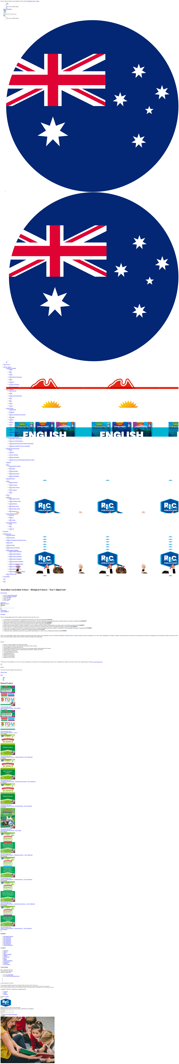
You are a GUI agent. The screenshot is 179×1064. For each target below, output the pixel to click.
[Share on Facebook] (3, 679)
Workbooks (8, 497)
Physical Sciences (13, 490)
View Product (4, 706)
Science (10, 374)
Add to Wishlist (4, 611)
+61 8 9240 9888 (9, 974)
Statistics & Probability (14, 476)
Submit (2, 1026)
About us (5, 951)
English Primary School (14, 498)
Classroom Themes (10, 545)
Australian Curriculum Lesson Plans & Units (16, 540)
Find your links (6, 964)
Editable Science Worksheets (15, 556)
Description (3, 614)
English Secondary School (15, 501)
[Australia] (93, 360)
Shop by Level (6, 364)
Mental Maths (12, 468)
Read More (29, 1)
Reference (11, 517)
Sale (4, 579)
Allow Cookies (35, 1)
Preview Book (4, 592)
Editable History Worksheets (15, 559)
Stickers (8, 495)
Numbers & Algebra (13, 471)
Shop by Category (7, 367)
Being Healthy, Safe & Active (15, 438)
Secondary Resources (8, 945)
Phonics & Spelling (13, 427)
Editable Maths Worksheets (15, 554)
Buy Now (9, 706)
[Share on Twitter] (3, 677)
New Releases (6, 576)
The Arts (11, 405)
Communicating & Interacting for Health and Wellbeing (21, 443)
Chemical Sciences (13, 485)
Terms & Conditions (12, 1024)
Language (11, 419)
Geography (11, 382)
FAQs (4, 953)
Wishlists (5, 955)
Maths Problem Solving (14, 473)
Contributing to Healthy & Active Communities (19, 446)
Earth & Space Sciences (14, 487)
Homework (11, 515)
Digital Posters (9, 542)
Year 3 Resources (7, 940)
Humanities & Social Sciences (12, 448)
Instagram (5, 1004)
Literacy (11, 424)
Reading (11, 429)
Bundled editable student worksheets (17, 571)
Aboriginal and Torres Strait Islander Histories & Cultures (21, 459)
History (10, 379)
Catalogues (5, 963)
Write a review (4, 672)
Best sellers (5, 531)
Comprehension (12, 409)
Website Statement (7, 954)
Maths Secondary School (14, 508)
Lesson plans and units (12, 595)
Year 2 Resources (7, 938)
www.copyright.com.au (97, 661)
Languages (8, 462)
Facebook (5, 1001)
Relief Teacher (12, 520)
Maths (10, 372)
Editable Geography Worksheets (16, 561)
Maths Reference (12, 511)
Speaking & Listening (14, 432)
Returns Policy (6, 961)
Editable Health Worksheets (15, 569)
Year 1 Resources (7, 937)
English (10, 369)
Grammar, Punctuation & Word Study (17, 414)
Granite (7, 1006)
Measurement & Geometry (15, 466)
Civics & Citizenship (13, 387)
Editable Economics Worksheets (16, 564)
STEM (10, 492)
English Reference (13, 503)
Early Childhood (9, 389)
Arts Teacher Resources (11, 522)
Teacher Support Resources (12, 513)
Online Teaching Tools (11, 574)
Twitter (5, 1003)
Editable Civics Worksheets (15, 566)
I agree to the (9, 1024)
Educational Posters (10, 478)
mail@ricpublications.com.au (13, 976)
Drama (10, 523)
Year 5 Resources (7, 942)
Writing (10, 434)
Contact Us (5, 950)
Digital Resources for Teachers (13, 547)
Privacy (5, 958)
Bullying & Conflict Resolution (16, 441)
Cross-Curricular (12, 390)
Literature (11, 422)
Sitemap (5, 959)
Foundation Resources (8, 936)
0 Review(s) (3, 602)
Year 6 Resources (7, 943)
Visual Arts (11, 528)
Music (10, 526)
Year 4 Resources (7, 941)
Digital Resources (7, 533)
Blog (4, 581)
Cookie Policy (6, 956)
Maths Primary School (14, 506)
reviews (2, 667)
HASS (10, 398)
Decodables (11, 412)
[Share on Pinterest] (3, 680)
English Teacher (9, 408)
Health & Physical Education (15, 377)
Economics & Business (14, 384)
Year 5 (7, 600)
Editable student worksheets (12, 550)
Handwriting (12, 417)
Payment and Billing (7, 960)
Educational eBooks (10, 535)
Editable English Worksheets (15, 551)
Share (2, 675)
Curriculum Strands (10, 537)
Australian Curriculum (11, 368)
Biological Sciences (13, 482)
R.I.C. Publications (7, 9)
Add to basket (4, 610)
